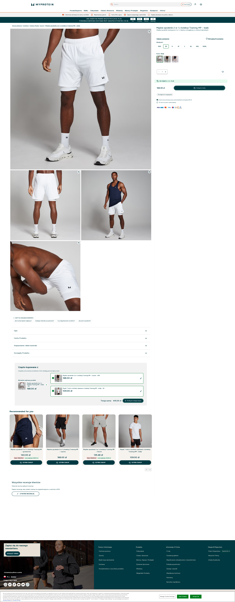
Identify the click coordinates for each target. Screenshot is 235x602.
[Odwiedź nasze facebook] (10, 584)
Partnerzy (169, 577)
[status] (162, 72)
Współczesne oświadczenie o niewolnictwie (181, 560)
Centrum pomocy (104, 551)
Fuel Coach (187, 4)
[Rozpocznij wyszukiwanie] (112, 4)
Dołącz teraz (12, 553)
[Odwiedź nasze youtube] (19, 584)
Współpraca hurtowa (173, 573)
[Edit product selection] (141, 378)
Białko (86, 10)
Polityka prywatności (173, 564)
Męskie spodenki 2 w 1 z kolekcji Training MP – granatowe (26, 450)
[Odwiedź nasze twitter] (23, 584)
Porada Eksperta (76, 10)
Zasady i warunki (171, 569)
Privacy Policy (7, 600)
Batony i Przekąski (131, 10)
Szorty (42, 26)
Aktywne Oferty (213, 555)
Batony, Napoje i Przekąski (145, 560)
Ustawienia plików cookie (13, 572)
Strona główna (17, 26)
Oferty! (162, 10)
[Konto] (195, 4)
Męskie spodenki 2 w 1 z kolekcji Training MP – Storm (98, 450)
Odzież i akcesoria (142, 555)
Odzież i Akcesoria (107, 10)
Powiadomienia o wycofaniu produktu (111, 569)
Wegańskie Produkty (143, 573)
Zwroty (101, 555)
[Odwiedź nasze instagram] (5, 584)
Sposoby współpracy (173, 582)
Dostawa (102, 564)
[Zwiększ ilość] (165, 72)
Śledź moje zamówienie (106, 560)
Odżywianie (94, 10)
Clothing (26, 26)
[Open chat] (27, 584)
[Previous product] (146, 469)
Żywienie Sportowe (142, 564)
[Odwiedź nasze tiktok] (14, 584)
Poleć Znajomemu (219, 551)
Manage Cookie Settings (167, 596)
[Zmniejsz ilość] (159, 72)
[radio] (159, 46)
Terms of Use (16, 600)
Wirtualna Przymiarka (215, 39)
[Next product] (150, 469)
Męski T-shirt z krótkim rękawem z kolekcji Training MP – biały (135, 450)
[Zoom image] (149, 31)
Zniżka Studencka (214, 560)
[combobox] (150, 4)
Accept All (196, 596)
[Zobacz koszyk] (201, 4)
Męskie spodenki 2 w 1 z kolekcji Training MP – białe (62, 26)
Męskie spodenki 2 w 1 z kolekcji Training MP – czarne (62, 450)
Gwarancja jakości (172, 555)
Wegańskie (144, 10)
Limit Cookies (183, 596)
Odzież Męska (34, 26)
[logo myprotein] (42, 4)
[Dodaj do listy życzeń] (222, 71)
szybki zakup (28, 462)
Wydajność (154, 10)
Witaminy (119, 10)
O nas (168, 551)
